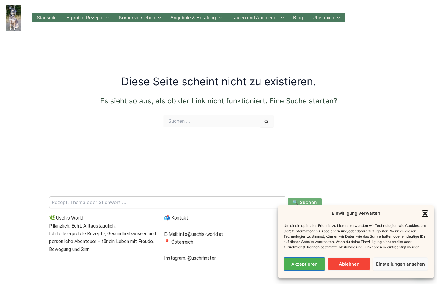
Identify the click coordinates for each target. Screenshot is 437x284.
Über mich (323, 17)
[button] (425, 214)
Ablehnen (349, 264)
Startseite (47, 17)
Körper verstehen (137, 17)
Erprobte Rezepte (84, 17)
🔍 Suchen (305, 202)
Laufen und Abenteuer (254, 17)
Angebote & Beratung (193, 17)
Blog (298, 17)
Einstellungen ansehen (400, 264)
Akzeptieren (304, 264)
